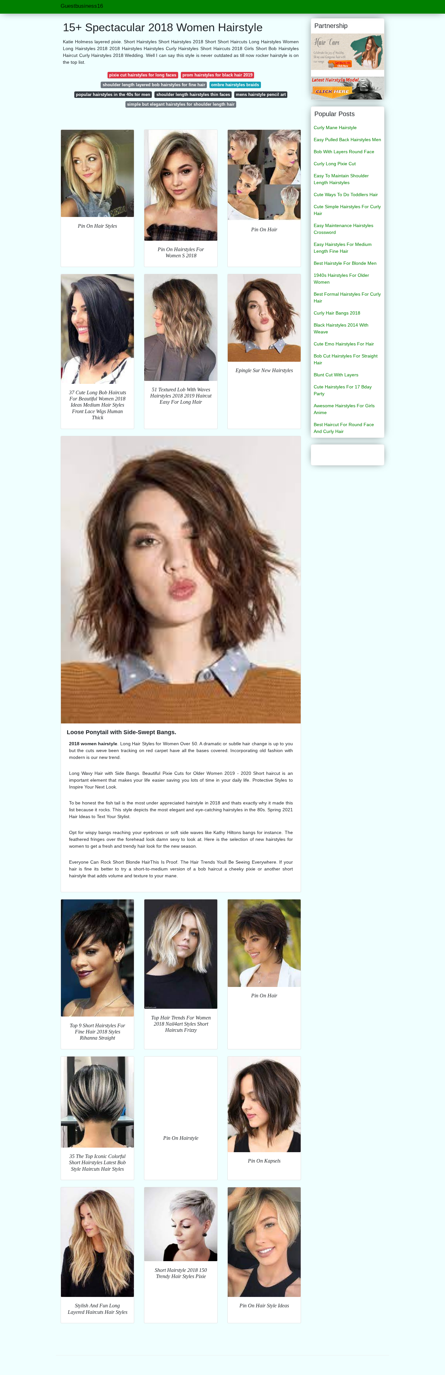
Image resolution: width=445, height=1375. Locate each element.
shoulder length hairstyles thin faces (193, 94)
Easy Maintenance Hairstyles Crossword (343, 229)
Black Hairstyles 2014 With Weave (341, 328)
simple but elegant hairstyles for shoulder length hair (181, 104)
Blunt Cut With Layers (336, 374)
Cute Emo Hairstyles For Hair (344, 343)
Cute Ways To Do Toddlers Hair (346, 194)
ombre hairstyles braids (235, 84)
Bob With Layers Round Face (344, 151)
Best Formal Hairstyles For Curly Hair (347, 297)
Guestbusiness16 (82, 6)
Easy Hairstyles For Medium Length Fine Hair (343, 248)
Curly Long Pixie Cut (335, 163)
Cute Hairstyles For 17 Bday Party (343, 390)
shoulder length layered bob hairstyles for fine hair (154, 84)
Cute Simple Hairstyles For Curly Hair (347, 210)
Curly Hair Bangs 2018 (337, 313)
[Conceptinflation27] (347, 87)
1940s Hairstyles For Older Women (341, 279)
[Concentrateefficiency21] (347, 51)
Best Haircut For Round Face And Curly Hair (344, 428)
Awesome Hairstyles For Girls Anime (344, 409)
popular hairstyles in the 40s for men (113, 94)
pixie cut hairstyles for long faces (142, 75)
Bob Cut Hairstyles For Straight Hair (346, 359)
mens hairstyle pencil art (261, 94)
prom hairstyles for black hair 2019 (217, 75)
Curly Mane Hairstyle (335, 127)
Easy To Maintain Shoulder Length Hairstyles (341, 179)
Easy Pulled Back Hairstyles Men (347, 139)
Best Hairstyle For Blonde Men (345, 263)
